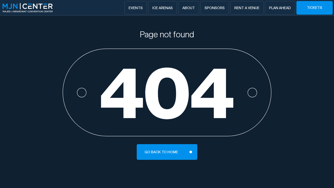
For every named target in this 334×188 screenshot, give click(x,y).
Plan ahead (280, 8)
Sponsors (215, 8)
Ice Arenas (162, 8)
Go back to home (161, 152)
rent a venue (246, 8)
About (188, 8)
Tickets (314, 7)
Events (136, 8)
